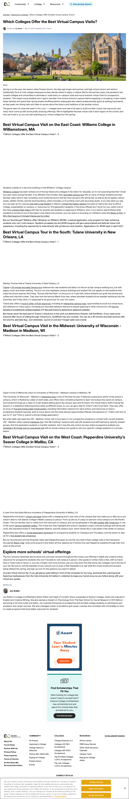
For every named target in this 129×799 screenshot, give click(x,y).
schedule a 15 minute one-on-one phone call (23, 428)
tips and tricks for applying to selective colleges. (67, 309)
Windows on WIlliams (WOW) (52, 220)
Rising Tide (19, 543)
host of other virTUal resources (36, 303)
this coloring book (111, 573)
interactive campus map (75, 303)
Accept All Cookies (96, 795)
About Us (8, 741)
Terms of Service (11, 759)
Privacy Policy (10, 752)
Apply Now (64, 661)
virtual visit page (33, 516)
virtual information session (74, 204)
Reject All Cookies (96, 789)
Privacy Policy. (61, 796)
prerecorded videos (21, 210)
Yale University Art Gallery (46, 576)
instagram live (36, 422)
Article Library (86, 740)
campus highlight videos (26, 525)
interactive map (48, 396)
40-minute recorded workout (106, 316)
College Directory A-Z (63, 740)
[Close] (125, 788)
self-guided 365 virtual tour (106, 522)
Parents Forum (35, 761)
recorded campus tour (73, 194)
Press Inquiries (10, 755)
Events (32, 764)
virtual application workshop (39, 532)
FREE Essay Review (88, 744)
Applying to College (19, 15)
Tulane (6, 287)
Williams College (11, 191)
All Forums (33, 740)
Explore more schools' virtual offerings (37, 552)
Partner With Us (11, 748)
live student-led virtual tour (23, 535)
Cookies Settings (96, 782)
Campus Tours (86, 754)
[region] (64, 788)
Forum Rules (9, 745)
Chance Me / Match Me (39, 754)
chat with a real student (40, 204)
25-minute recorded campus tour (26, 287)
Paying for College (37, 757)
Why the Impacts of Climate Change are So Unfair (26, 216)
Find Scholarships (64, 716)
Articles (6, 15)
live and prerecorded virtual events (30, 409)
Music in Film (117, 213)
